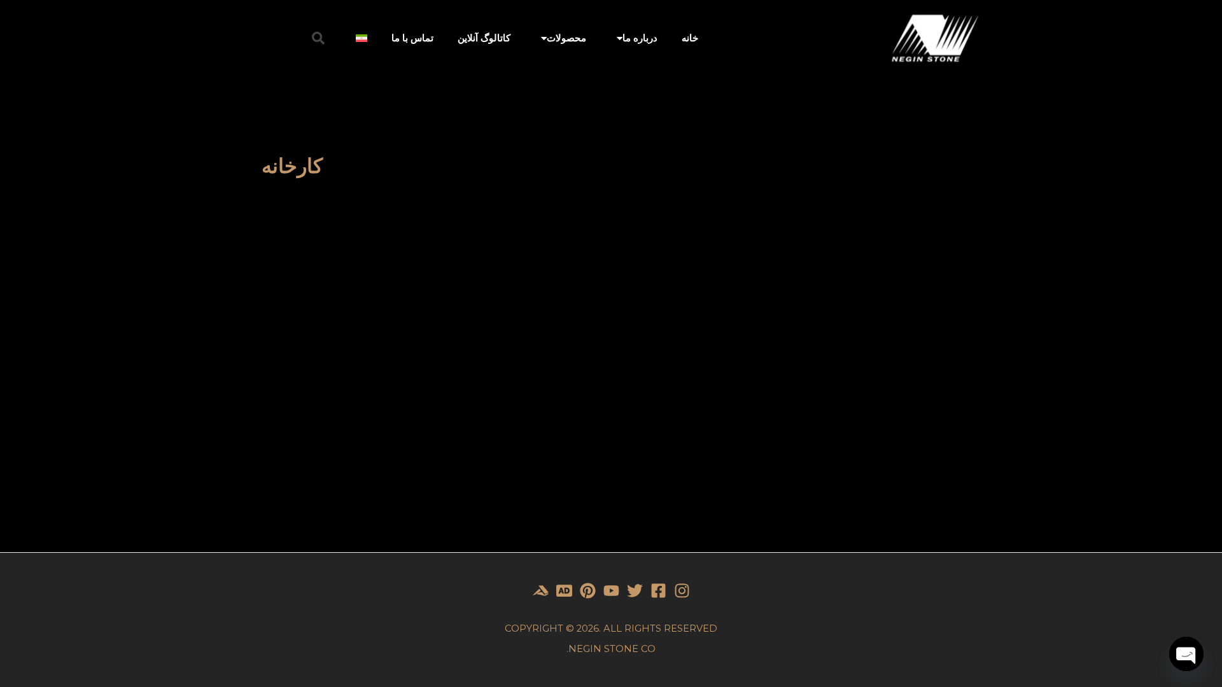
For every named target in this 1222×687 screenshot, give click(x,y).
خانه (690, 38)
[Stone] (564, 591)
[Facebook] (658, 591)
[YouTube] (611, 591)
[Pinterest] (588, 591)
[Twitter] (635, 591)
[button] (318, 38)
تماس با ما (412, 38)
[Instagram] (682, 591)
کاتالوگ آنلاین (484, 38)
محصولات (566, 38)
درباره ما (639, 38)
